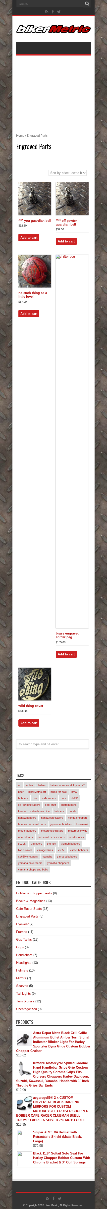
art (19, 785)
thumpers (36, 843)
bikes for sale (59, 791)
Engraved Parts (27, 916)
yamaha (47, 856)
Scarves (22, 986)
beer (21, 791)
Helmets (22, 970)
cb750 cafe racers (29, 804)
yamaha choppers (58, 863)
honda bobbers (27, 817)
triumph (51, 843)
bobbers (23, 798)
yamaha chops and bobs (33, 869)
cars (63, 798)
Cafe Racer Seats (29, 909)
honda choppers (78, 817)
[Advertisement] (53, 91)
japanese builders (61, 824)
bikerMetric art (37, 791)
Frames (21, 932)
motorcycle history (52, 830)
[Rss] (47, 12)
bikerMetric (51, 1205)
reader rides (76, 837)
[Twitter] (58, 12)
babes (42, 785)
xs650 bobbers (79, 850)
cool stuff (50, 804)
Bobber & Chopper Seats (34, 893)
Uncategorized (26, 1009)
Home (20, 135)
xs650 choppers (28, 856)
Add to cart (28, 237)
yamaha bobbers (67, 856)
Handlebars (24, 955)
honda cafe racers (52, 817)
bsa (35, 798)
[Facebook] (53, 12)
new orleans (25, 837)
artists (30, 785)
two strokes (25, 850)
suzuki (22, 843)
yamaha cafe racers (30, 863)
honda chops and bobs (32, 824)
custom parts (69, 804)
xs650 (61, 850)
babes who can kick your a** (68, 785)
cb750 (74, 798)
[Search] (87, 3)
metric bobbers (27, 830)
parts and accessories (51, 837)
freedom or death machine (34, 811)
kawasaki (82, 824)
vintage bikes (45, 850)
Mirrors (21, 978)
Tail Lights (23, 993)
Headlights (23, 963)
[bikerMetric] (53, 29)
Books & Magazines (30, 901)
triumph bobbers (70, 843)
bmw (74, 791)
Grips (20, 947)
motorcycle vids (77, 830)
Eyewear (22, 924)
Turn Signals (25, 1001)
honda (72, 811)
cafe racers (49, 798)
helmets (59, 811)
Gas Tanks (24, 939)
